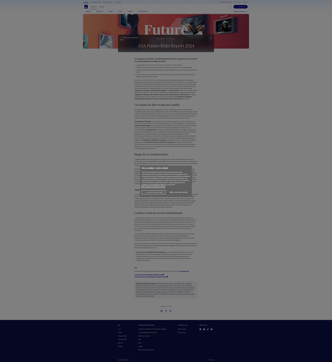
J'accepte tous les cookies (155, 192)
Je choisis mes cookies (180, 192)
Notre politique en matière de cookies (153, 187)
